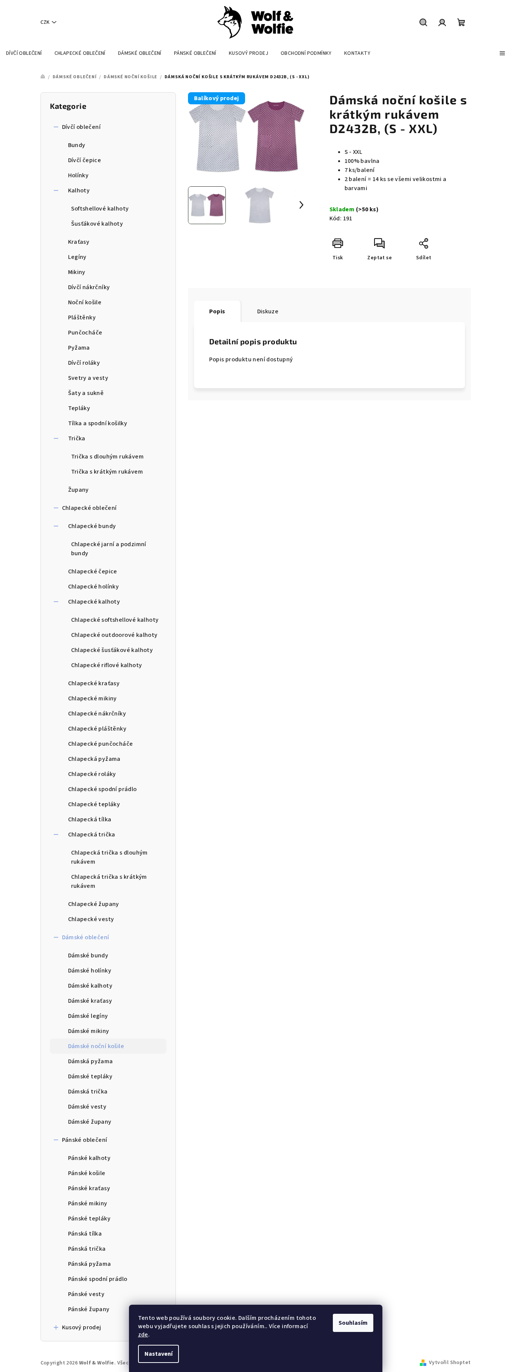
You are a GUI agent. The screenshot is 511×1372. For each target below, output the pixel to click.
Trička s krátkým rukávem (107, 472)
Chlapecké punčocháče (100, 744)
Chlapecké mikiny (92, 698)
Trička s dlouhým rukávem (107, 456)
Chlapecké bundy (92, 526)
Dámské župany (90, 1122)
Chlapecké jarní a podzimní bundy (108, 548)
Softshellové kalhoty (100, 208)
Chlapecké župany (93, 904)
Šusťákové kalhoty (97, 224)
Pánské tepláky (89, 1218)
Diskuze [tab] (268, 311)
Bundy (76, 145)
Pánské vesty (86, 1294)
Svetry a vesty (88, 378)
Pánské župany (89, 1309)
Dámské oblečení (85, 937)
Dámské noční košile (96, 1046)
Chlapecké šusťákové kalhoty (112, 650)
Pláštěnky (82, 317)
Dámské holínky (90, 970)
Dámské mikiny (88, 1031)
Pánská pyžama (89, 1264)
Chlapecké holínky (93, 586)
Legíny (77, 257)
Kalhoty (79, 190)
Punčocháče (85, 332)
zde (143, 1334)
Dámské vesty (87, 1107)
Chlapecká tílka (90, 819)
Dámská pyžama (90, 1061)
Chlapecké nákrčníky (97, 713)
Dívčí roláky (84, 363)
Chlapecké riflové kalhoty (106, 665)
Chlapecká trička (91, 834)
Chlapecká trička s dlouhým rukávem (109, 857)
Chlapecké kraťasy (94, 683)
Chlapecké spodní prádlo (102, 789)
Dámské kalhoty (90, 986)
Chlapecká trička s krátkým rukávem (109, 881)
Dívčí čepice (84, 160)
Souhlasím (353, 1323)
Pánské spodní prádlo (97, 1279)
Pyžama (79, 348)
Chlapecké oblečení (89, 508)
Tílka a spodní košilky (97, 423)
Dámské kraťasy (90, 1001)
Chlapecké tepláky (94, 804)
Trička (76, 438)
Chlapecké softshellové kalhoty (115, 620)
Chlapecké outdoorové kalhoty (114, 635)
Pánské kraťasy (89, 1188)
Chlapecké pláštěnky (97, 729)
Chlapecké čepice (92, 571)
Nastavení (158, 1354)
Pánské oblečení (84, 1140)
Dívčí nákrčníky (89, 287)
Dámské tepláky (90, 1076)
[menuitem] (24, 53)
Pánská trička (87, 1249)
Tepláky (79, 408)
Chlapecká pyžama (94, 759)
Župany (78, 490)
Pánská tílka (85, 1234)
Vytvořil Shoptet (450, 1362)
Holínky (78, 175)
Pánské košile (87, 1173)
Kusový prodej (81, 1327)
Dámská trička (88, 1091)
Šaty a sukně (86, 393)
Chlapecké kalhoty (94, 602)
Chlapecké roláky (92, 774)
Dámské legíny (88, 1016)
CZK (45, 22)
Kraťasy (79, 242)
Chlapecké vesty (91, 919)
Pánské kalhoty (89, 1158)
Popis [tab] (217, 311)
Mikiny (76, 272)
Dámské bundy (88, 955)
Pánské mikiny (87, 1203)
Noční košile (85, 302)
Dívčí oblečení (81, 127)
